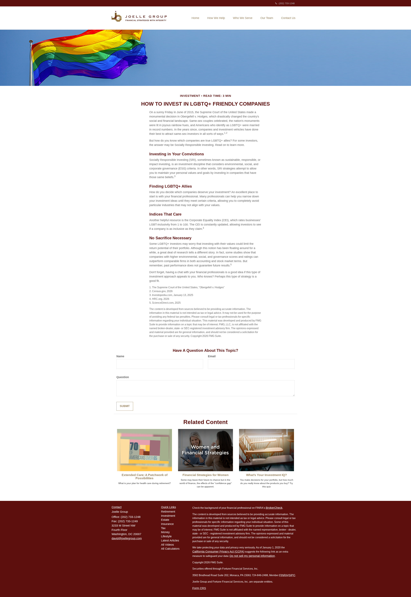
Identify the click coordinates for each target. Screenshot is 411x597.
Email (212, 356)
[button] (216, 18)
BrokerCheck (274, 507)
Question (122, 377)
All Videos (167, 544)
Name (120, 356)
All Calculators (170, 548)
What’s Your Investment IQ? (266, 475)
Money (165, 532)
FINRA (283, 575)
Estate (165, 519)
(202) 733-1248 (287, 3)
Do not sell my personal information (252, 556)
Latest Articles (170, 540)
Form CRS (199, 588)
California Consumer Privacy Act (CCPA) (218, 551)
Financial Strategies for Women (206, 475)
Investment (168, 515)
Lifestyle (166, 536)
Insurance (167, 524)
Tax (163, 528)
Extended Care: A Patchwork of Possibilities (144, 476)
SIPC (292, 575)
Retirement (168, 511)
